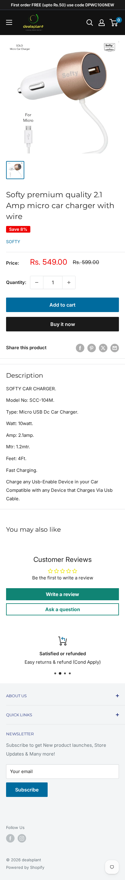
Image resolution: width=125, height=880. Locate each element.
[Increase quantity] (68, 282)
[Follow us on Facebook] (10, 838)
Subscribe (27, 790)
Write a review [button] (62, 594)
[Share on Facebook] (80, 347)
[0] (114, 22)
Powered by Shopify (25, 867)
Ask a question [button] (62, 609)
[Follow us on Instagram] (22, 838)
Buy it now (62, 324)
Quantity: (16, 282)
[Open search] (89, 22)
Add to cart (62, 305)
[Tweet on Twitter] (103, 347)
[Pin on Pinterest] (91, 347)
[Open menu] (9, 22)
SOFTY (13, 241)
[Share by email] (114, 347)
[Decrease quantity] (36, 282)
